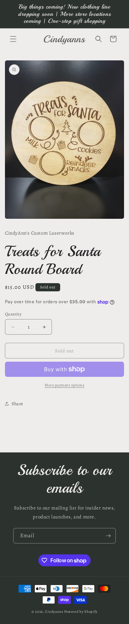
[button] (13, 39)
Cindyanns (54, 611)
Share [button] (17, 404)
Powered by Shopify (81, 611)
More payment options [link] (64, 385)
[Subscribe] (108, 535)
